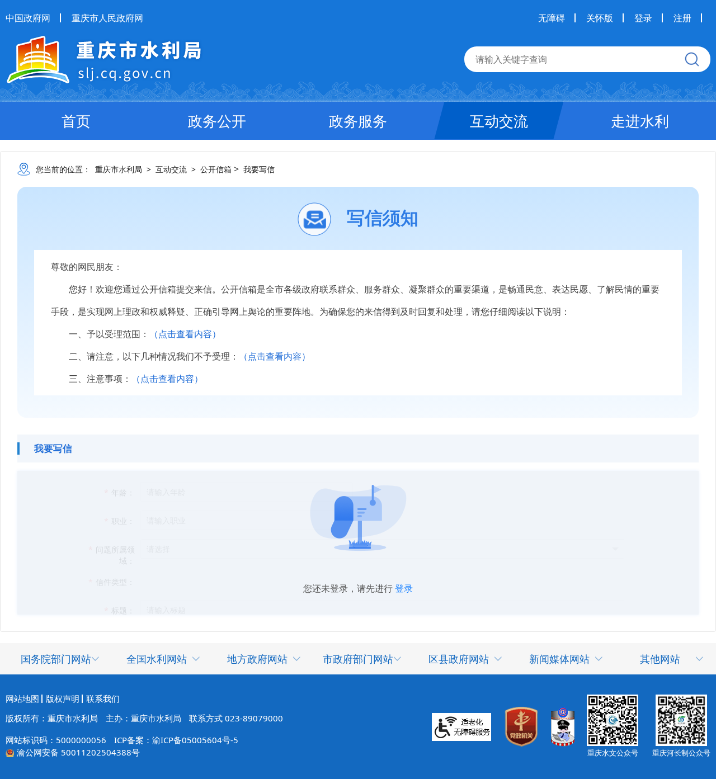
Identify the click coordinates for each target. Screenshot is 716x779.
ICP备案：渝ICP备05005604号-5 (176, 739)
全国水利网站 (156, 658)
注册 (682, 17)
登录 (643, 17)
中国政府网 (28, 17)
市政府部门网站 (358, 658)
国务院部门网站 (56, 658)
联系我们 (103, 699)
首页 (76, 121)
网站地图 (22, 699)
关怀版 (599, 17)
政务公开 (217, 121)
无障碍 (551, 17)
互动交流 (499, 121)
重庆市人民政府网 (107, 17)
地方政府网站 (257, 658)
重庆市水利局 (118, 169)
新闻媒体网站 (559, 658)
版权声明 (62, 699)
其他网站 (660, 658)
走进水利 (640, 121)
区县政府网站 (458, 658)
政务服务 (358, 121)
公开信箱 (216, 169)
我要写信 (259, 169)
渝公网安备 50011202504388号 (78, 752)
